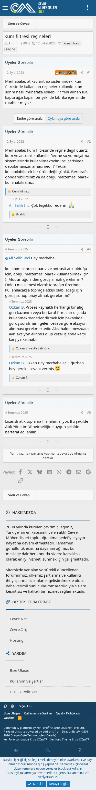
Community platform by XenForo (44, 728)
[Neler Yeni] (80, 750)
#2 (89, 141)
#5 (89, 412)
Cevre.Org (18, 629)
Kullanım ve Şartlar (26, 681)
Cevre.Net (18, 618)
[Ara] (48, 750)
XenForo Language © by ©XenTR (25, 739)
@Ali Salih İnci (17, 257)
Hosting (17, 640)
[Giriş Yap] (16, 750)
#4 (89, 249)
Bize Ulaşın (19, 670)
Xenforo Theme (69, 739)
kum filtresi (72, 43)
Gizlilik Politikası (24, 691)
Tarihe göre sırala (29, 118)
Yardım (9, 717)
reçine (10, 49)
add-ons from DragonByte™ (61, 731)
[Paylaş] (82, 73)
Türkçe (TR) (22, 706)
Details (50, 735)
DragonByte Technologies (27, 735)
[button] (5, 706)
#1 (89, 72)
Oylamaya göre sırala (64, 118)
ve (33, 348)
